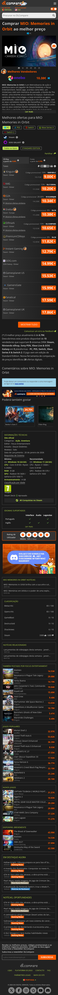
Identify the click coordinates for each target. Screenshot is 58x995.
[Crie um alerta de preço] (54, 46)
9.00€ (49, 176)
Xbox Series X (48, 127)
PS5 (18, 127)
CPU (6, 465)
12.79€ (48, 251)
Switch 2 (10, 132)
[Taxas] (45, 166)
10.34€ (48, 201)
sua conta (19, 383)
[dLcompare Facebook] (18, 990)
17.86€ (48, 312)
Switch (31, 127)
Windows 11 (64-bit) (42, 462)
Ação (18, 440)
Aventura (25, 440)
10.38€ (48, 214)
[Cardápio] (54, 3)
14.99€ (48, 263)
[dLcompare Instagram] (25, 990)
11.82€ (48, 241)
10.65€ (48, 228)
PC (8, 127)
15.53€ (48, 275)
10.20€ (48, 188)
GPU (6, 473)
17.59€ (48, 300)
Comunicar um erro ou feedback (39, 331)
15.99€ (48, 288)
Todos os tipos (10, 148)
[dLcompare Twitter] (10, 990)
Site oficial (9, 438)
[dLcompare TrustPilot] (32, 990)
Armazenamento (12, 479)
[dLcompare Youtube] (40, 990)
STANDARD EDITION (31, 148)
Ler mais (29, 111)
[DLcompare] (29, 965)
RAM (6, 470)
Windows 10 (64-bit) (17, 462)
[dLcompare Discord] (47, 990)
